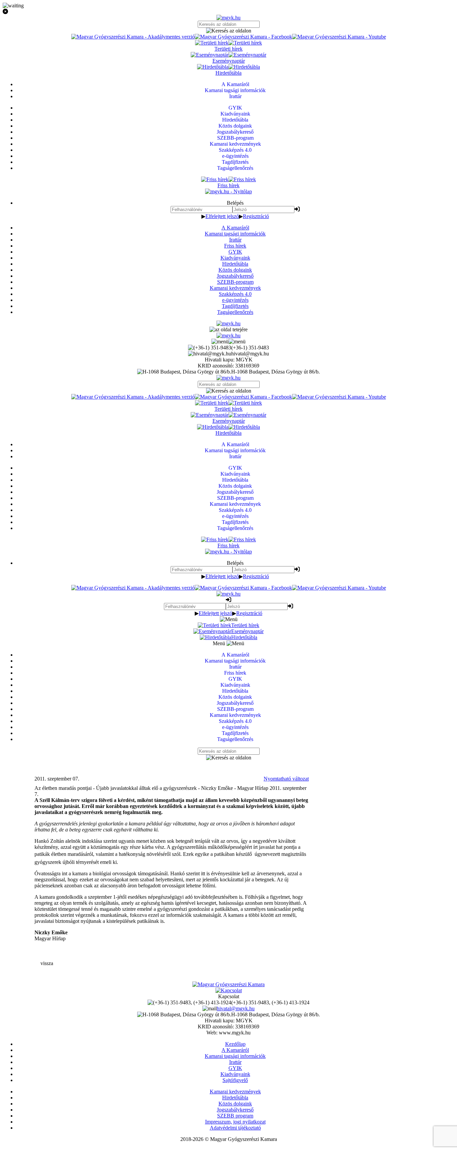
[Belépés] (297, 209)
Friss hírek (235, 246)
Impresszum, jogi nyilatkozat (235, 1122)
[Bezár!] (228, 12)
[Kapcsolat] (228, 990)
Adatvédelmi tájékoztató (235, 1128)
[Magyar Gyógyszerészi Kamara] (228, 984)
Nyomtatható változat (286, 779)
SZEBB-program (235, 282)
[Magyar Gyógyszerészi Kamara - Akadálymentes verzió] (133, 37)
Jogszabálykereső (235, 276)
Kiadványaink (235, 258)
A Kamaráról (235, 227)
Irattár (235, 240)
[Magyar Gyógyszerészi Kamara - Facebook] (243, 37)
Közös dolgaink (235, 270)
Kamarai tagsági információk (235, 233)
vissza (46, 963)
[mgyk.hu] (228, 17)
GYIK (235, 252)
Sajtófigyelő (235, 1080)
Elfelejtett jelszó (222, 216)
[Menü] (228, 341)
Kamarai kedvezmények (235, 288)
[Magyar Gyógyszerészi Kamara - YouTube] (339, 37)
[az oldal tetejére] (228, 329)
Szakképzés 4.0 (235, 294)
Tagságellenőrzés (235, 312)
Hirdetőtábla (235, 264)
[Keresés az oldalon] (228, 31)
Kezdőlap (235, 1044)
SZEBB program (235, 1116)
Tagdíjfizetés (235, 306)
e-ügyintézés (235, 300)
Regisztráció (256, 216)
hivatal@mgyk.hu (236, 1008)
